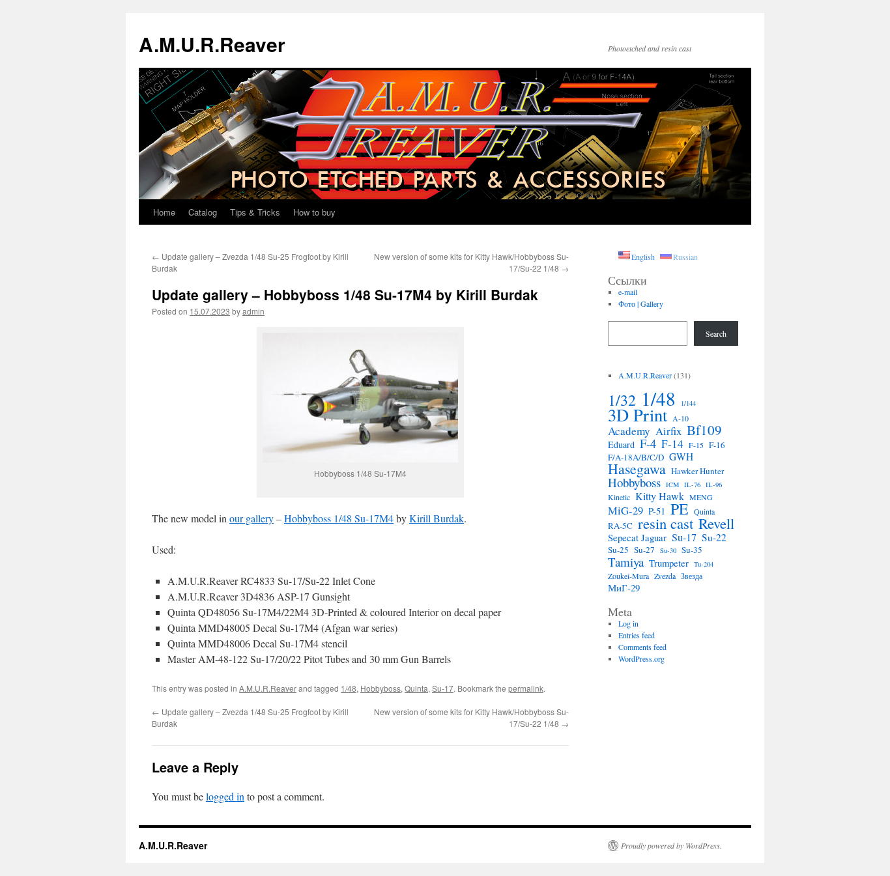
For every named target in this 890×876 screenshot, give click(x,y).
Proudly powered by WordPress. (671, 845)
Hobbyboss (380, 688)
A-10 (680, 418)
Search (716, 333)
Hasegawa (637, 469)
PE (679, 509)
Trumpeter (669, 563)
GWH (681, 456)
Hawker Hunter (697, 471)
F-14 (672, 444)
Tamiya (626, 562)
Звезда (691, 576)
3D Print (637, 415)
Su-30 (668, 550)
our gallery (251, 518)
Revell (716, 523)
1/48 (348, 688)
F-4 (648, 443)
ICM (672, 484)
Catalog (202, 212)
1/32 (622, 400)
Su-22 (714, 537)
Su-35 (692, 550)
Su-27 (644, 550)
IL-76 (692, 484)
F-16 (717, 445)
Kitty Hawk (659, 496)
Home (164, 212)
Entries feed (636, 635)
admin (253, 311)
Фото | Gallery (640, 303)
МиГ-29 (624, 587)
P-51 (656, 510)
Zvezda (665, 576)
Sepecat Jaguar (637, 537)
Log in (628, 623)
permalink (525, 688)
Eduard (621, 445)
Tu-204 (703, 564)
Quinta (416, 688)
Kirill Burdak (436, 518)
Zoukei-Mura (628, 576)
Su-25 (618, 550)
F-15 (696, 445)
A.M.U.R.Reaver (212, 44)
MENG (701, 497)
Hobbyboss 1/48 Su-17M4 (339, 518)
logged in (225, 796)
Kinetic (619, 497)
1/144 (688, 403)
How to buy (314, 212)
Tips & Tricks (255, 212)
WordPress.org (641, 658)
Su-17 (442, 688)
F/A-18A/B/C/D (636, 457)
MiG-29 (625, 510)
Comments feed (642, 647)
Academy (629, 431)
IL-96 (714, 484)
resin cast (665, 523)
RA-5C (620, 525)
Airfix (668, 431)
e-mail (627, 292)
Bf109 (704, 430)
